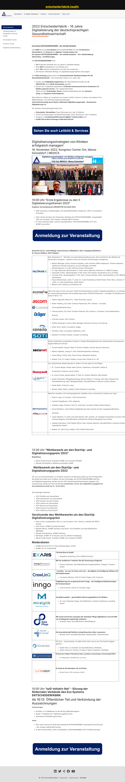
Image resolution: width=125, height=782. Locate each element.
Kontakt (83, 778)
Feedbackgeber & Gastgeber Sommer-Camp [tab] (10, 33)
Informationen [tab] (8, 27)
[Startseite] (7, 14)
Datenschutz (74, 778)
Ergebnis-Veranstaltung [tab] (11, 48)
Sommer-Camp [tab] (8, 44)
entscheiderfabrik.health (62, 6)
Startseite (17, 14)
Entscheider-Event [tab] (10, 40)
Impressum (64, 778)
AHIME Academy (75, 97)
